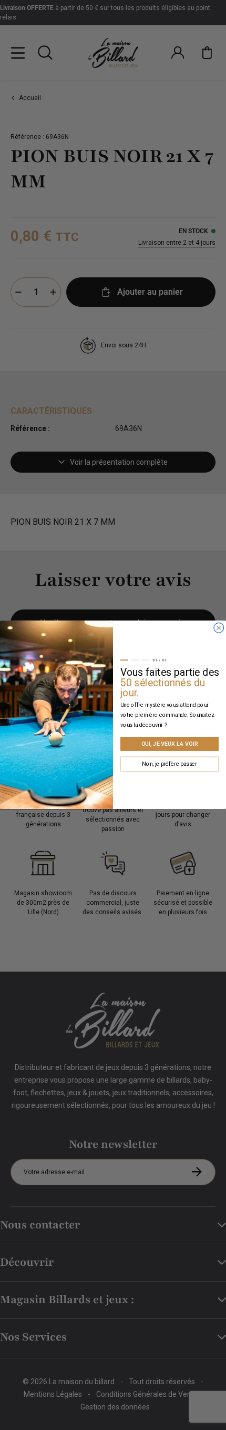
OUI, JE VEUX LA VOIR (169, 744)
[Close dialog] (219, 628)
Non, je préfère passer (169, 764)
